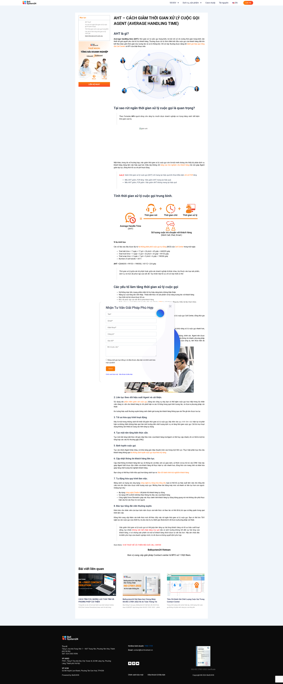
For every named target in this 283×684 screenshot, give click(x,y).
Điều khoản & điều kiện (126, 374)
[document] (141, 342)
